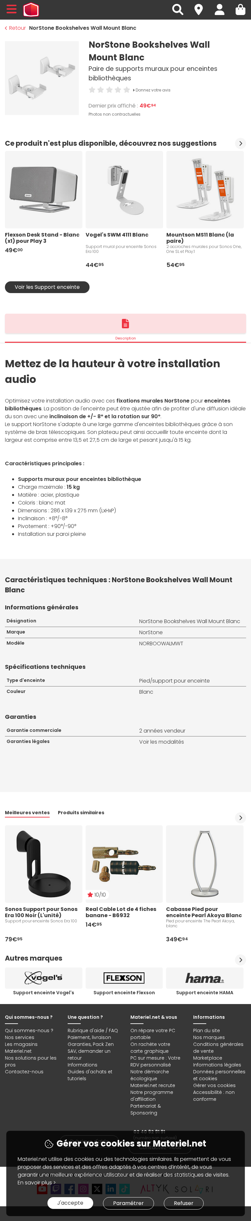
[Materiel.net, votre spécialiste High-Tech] (31, 10)
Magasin (201, 5)
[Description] (125, 323)
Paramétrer (128, 1203)
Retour (17, 28)
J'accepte (70, 1203)
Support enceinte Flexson (124, 992)
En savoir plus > (37, 1182)
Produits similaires (81, 812)
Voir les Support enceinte (47, 287)
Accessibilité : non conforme (214, 1095)
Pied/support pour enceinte (174, 681)
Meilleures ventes (27, 812)
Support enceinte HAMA (204, 992)
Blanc (146, 692)
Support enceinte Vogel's (43, 992)
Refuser (183, 1203)
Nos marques (209, 1037)
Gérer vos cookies (214, 1085)
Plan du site (206, 1030)
